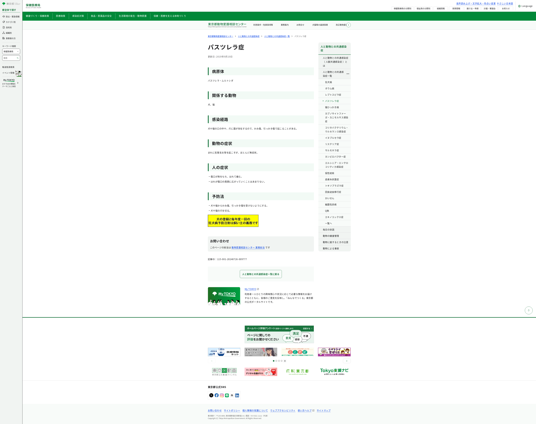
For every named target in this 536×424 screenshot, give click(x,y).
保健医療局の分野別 (402, 8)
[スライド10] (281, 361)
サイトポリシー (232, 410)
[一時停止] (284, 361)
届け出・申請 (472, 8)
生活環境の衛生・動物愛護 (133, 15)
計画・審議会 (490, 8)
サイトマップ (324, 410)
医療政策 (60, 15)
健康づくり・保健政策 (37, 15)
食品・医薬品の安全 (101, 15)
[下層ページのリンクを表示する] (348, 73)
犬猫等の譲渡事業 (320, 24)
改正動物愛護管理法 (344, 24)
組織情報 (441, 8)
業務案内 (285, 24)
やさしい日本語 (505, 3)
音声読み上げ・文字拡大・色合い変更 (476, 3)
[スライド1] (273, 361)
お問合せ (300, 24)
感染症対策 (78, 15)
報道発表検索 (8, 67)
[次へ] (347, 361)
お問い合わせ (215, 410)
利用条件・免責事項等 (263, 24)
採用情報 (456, 8)
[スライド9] (279, 361)
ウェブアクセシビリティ (282, 410)
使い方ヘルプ (305, 410)
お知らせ (506, 8)
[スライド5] (276, 361)
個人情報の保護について (255, 410)
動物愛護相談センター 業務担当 (248, 247)
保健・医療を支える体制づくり (170, 15)
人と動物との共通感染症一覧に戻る (260, 274)
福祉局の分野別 (423, 8)
